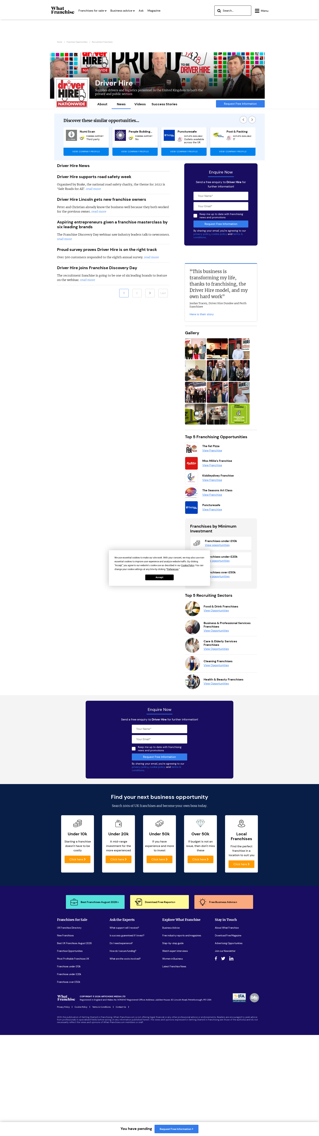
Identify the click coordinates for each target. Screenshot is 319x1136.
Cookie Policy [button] (187, 565)
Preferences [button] (173, 569)
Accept (159, 577)
